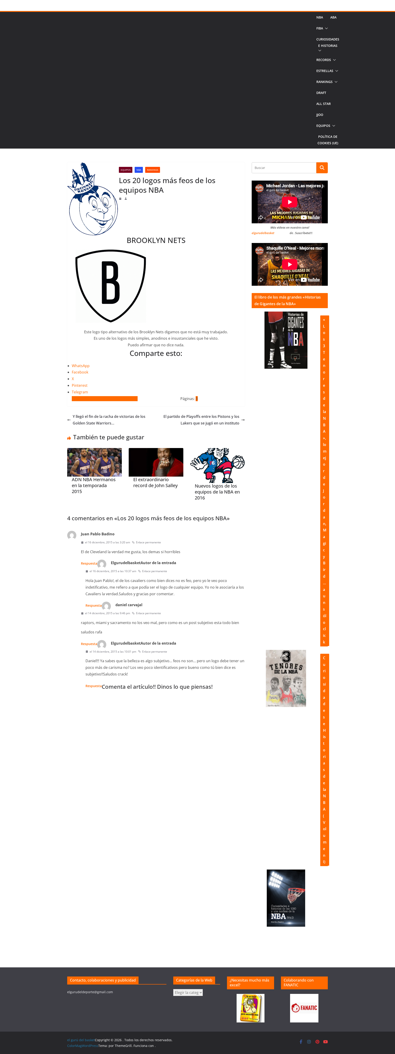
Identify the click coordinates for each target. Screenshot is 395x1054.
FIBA (319, 28)
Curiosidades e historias (327, 42)
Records (323, 60)
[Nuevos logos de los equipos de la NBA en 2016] (217, 465)
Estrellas (324, 71)
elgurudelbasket (263, 233)
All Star (323, 103)
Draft (321, 93)
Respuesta (89, 563)
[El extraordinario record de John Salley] (156, 462)
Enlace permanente (148, 542)
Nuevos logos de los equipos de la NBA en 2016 (217, 492)
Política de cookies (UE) (328, 139)
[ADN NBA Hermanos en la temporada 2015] (94, 462)
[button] (325, 28)
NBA (319, 17)
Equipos (323, 125)
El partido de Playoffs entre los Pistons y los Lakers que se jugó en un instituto (201, 420)
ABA (333, 17)
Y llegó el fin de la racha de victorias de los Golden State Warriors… (109, 420)
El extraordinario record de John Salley (155, 482)
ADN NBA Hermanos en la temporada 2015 (94, 485)
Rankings (324, 82)
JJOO (319, 114)
